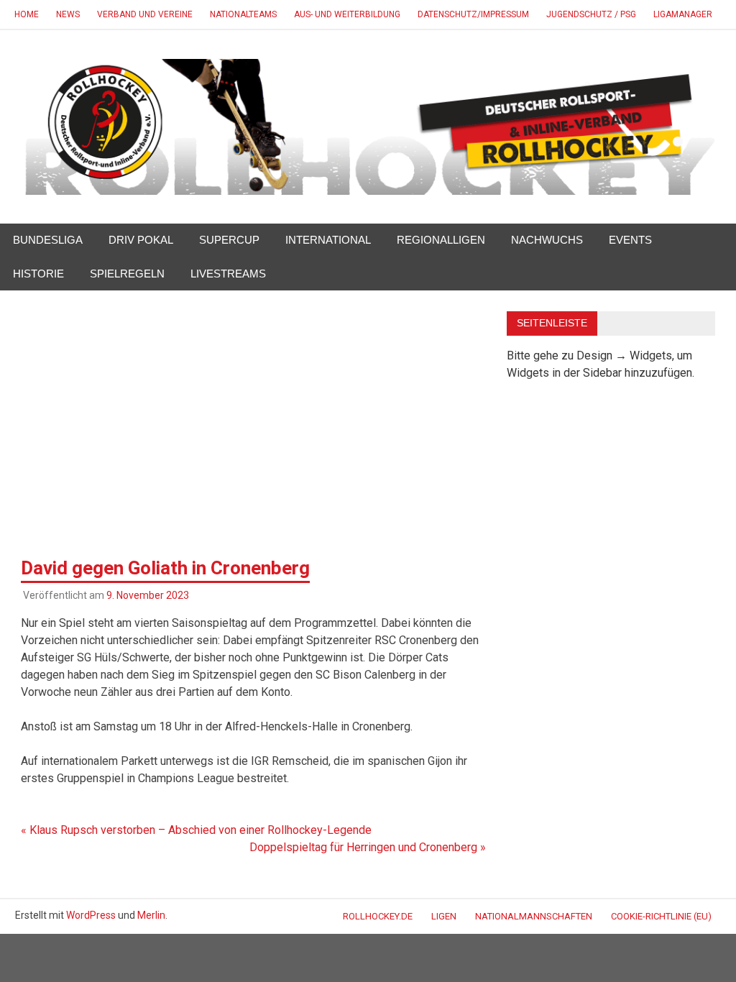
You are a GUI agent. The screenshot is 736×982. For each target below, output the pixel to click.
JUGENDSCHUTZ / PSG (591, 14)
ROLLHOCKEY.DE (378, 916)
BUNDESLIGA (48, 240)
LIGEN (443, 916)
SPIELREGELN (127, 273)
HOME (26, 14)
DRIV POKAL (141, 240)
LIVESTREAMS (228, 273)
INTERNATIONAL (328, 240)
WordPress (91, 915)
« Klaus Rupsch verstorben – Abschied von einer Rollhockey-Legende (196, 830)
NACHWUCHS (547, 240)
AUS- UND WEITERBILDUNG (347, 14)
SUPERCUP (229, 240)
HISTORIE (38, 273)
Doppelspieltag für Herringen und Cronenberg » (367, 847)
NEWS (68, 14)
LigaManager (682, 14)
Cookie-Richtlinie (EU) (661, 916)
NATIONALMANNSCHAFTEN (533, 916)
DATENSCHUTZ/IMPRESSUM (473, 14)
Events (630, 240)
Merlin (151, 915)
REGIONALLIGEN (441, 240)
